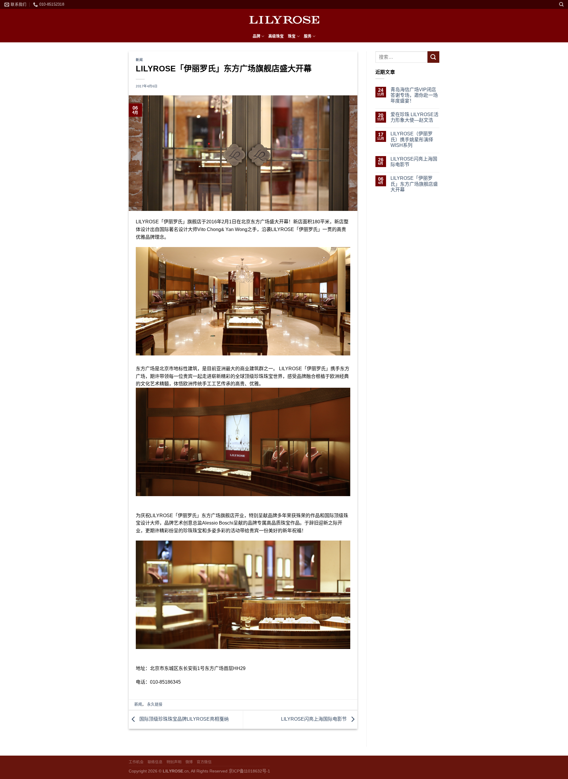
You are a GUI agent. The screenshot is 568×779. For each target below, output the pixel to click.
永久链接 (154, 704)
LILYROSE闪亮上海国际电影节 (314, 719)
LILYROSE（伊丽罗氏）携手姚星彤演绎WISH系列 (411, 139)
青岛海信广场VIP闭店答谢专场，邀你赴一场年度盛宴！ (414, 95)
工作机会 (136, 762)
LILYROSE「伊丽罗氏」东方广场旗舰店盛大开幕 (414, 184)
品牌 (256, 36)
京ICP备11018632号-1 (249, 771)
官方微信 (204, 762)
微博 (189, 762)
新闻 (139, 60)
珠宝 (292, 36)
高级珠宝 (276, 36)
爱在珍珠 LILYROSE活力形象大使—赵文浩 (414, 117)
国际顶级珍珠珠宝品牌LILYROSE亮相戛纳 (183, 719)
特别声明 (174, 762)
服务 (308, 36)
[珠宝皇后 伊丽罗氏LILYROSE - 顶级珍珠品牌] (284, 19)
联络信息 (155, 762)
